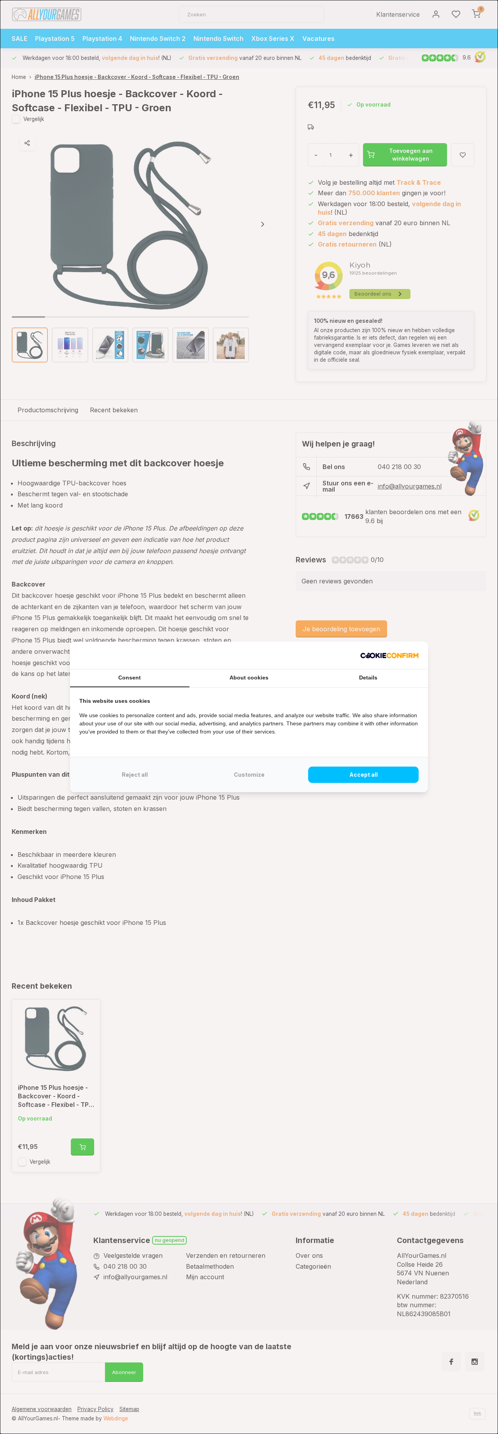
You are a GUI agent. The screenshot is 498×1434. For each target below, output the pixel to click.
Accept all (363, 774)
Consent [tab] (129, 677)
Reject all (135, 774)
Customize (249, 774)
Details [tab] (368, 677)
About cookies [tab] (249, 677)
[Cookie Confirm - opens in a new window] (389, 655)
